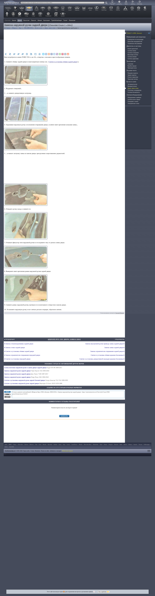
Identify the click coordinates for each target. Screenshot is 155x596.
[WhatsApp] (60, 54)
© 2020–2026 (13, 451)
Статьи (32, 451)
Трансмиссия (131, 61)
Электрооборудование (134, 95)
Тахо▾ (65, 20)
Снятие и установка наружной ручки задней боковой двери (36, 380)
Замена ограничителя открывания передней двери (22, 355)
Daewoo (32, 444)
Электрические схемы (133, 103)
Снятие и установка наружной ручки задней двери (33, 383)
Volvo (6, 446)
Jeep (64, 444)
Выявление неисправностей (135, 41)
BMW (10, 444)
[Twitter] (43, 54)
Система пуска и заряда (134, 99)
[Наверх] (149, 451)
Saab (121, 444)
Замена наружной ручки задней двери (26, 371)
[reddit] (68, 54)
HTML (7, 394)
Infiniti (55, 444)
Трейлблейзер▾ (56, 20)
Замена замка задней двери (113, 347)
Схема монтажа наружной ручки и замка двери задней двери (33, 367)
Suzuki (135, 444)
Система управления (133, 58)
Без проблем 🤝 (103, 592)
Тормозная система (133, 79)
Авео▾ (14, 20)
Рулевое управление (133, 77)
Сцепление (130, 64)
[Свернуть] (150, 33)
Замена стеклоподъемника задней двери (19, 344)
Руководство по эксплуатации (135, 39)
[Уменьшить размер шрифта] (14, 54)
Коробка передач (132, 66)
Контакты (37, 451)
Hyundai (50, 444)
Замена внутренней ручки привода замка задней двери (104, 344)
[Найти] (106, 3)
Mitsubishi (95, 444)
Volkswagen (147, 444)
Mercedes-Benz (87, 444)
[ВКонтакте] (46, 54)
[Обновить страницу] (10, 54)
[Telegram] (54, 54)
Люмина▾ (72, 20)
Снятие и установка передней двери (17, 359)
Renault (116, 444)
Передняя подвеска (133, 73)
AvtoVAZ (11, 446)
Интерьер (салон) (132, 86)
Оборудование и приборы (134, 97)
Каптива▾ (46, 20)
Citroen (26, 444)
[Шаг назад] (5, 54)
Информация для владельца (136, 37)
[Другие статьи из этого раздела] (26, 54)
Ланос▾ (33, 20)
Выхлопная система (133, 54)
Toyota (140, 444)
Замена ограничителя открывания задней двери (106, 351)
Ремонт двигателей (133, 48)
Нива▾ (40, 20)
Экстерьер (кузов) (132, 84)
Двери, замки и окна (133, 88)
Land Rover (74, 444)
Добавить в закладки (139, 4)
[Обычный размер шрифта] (22, 54)
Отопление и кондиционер (134, 90)
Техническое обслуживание (135, 43)
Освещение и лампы (133, 101)
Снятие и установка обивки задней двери (63, 62)
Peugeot (111, 444)
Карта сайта (126, 4)
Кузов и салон (131, 81)
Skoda (125, 444)
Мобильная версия (112, 4)
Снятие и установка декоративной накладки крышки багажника (101, 359)
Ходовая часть (132, 70)
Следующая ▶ (119, 339)
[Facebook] (51, 54)
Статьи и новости (119, 4)
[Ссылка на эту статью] (31, 54)
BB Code (7, 397)
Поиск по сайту (45, 451)
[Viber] (57, 54)
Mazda (80, 444)
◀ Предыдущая (9, 339)
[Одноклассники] (49, 54)
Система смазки (132, 50)
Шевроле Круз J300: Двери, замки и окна (64, 339)
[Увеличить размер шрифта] (18, 54)
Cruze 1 (134, 33)
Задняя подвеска (132, 75)
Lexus (68, 444)
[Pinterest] (62, 54)
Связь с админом (133, 4)
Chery (14, 444)
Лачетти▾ (26, 20)
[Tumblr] (65, 54)
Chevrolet (20, 444)
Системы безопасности (134, 92)
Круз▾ (20, 20)
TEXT (7, 392)
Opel (101, 444)
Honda (44, 444)
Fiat (36, 444)
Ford (40, 444)
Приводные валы (132, 68)
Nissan (105, 444)
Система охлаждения (133, 52)
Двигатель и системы (134, 46)
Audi (6, 444)
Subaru (130, 444)
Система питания (132, 56)
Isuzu (60, 444)
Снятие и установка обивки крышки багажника (107, 355)
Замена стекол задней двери (15, 347)
